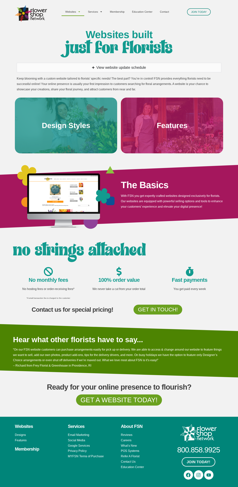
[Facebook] (188, 475)
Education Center (142, 11)
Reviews (126, 434)
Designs (20, 434)
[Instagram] (198, 475)
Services (93, 11)
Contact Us (128, 461)
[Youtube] (208, 475)
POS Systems (130, 450)
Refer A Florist (130, 456)
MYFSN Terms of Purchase (86, 456)
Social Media (76, 440)
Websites (70, 11)
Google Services (79, 445)
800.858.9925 (198, 450)
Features (21, 440)
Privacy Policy (77, 450)
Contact (164, 11)
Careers (126, 440)
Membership (117, 11)
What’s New (129, 445)
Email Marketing (78, 434)
